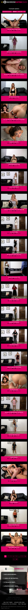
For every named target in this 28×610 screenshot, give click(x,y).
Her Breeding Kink (14, 389)
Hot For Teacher (14, 457)
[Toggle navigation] (2, 2)
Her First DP (14, 479)
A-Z (24, 11)
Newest (15, 11)
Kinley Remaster (14, 502)
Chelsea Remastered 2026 (14, 277)
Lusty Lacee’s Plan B (14, 187)
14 (25, 556)
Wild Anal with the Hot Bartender (14, 51)
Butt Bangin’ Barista (14, 344)
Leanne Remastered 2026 (14, 164)
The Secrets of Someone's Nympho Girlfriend (14, 74)
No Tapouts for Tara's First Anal (14, 254)
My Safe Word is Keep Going (14, 29)
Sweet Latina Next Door (14, 524)
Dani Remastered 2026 (14, 96)
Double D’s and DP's (14, 142)
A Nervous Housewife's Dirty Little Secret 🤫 (14, 209)
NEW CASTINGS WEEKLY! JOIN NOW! (14, 598)
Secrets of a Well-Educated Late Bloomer (14, 412)
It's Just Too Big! (14, 232)
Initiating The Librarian (14, 322)
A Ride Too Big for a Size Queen (14, 367)
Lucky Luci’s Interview (14, 299)
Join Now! (14, 591)
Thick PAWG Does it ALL (14, 547)
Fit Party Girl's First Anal (14, 434)
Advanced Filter (7, 11)
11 (22, 556)
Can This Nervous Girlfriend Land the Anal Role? (14, 119)
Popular (20, 11)
